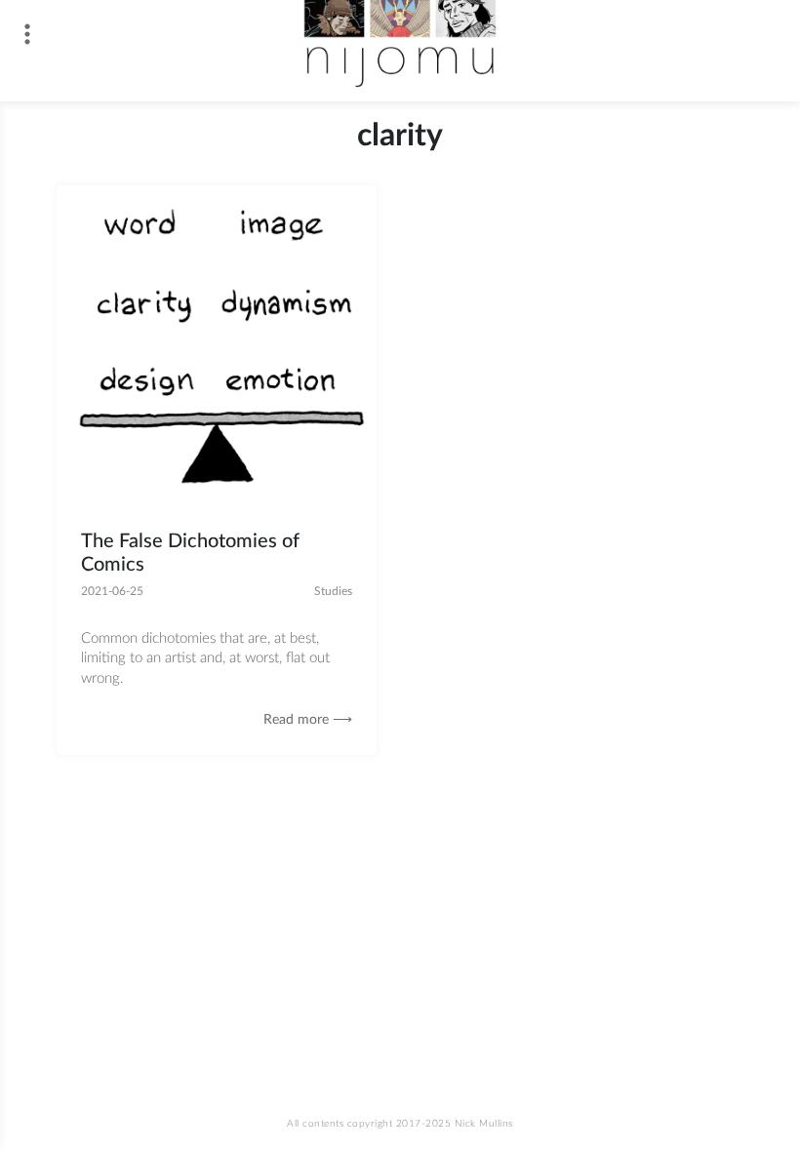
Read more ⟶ (307, 720)
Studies (333, 591)
